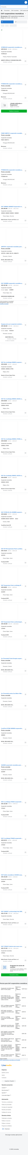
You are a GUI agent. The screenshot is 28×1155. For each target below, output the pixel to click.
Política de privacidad (6, 1104)
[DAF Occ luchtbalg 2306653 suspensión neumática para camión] (14, 352)
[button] (26, 2)
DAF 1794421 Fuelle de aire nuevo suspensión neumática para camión (7, 1040)
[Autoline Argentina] (9, 2)
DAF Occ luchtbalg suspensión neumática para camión (7, 1018)
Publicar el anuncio (14, 111)
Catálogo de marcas (6, 1112)
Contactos (4, 1077)
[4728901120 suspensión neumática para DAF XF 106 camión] (14, 37)
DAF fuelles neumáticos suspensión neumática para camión (7, 1012)
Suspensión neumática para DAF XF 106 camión (7, 989)
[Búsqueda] (25, 6)
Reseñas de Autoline (6, 1109)
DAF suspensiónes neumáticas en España (10, 1060)
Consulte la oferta (14, 974)
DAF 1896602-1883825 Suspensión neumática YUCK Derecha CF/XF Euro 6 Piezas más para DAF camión (7, 1048)
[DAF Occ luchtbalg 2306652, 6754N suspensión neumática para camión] (14, 429)
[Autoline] (2, 10)
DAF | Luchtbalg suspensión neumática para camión (7, 1006)
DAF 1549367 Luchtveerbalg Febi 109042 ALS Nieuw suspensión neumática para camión (7, 1033)
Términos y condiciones (7, 1102)
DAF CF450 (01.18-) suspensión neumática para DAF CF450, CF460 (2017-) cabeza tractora (7, 997)
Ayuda (3, 1075)
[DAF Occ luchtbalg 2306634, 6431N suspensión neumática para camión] (14, 389)
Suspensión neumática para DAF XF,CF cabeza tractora (7, 1026)
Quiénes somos (5, 1072)
